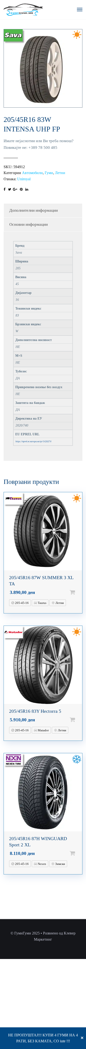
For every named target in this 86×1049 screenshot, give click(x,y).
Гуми (49, 173)
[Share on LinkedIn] (26, 189)
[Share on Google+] (15, 189)
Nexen (41, 864)
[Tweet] (9, 189)
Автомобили (32, 173)
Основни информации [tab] (28, 224)
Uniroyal (24, 179)
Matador (43, 730)
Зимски (59, 864)
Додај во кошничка (80, 592)
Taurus (41, 603)
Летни (60, 173)
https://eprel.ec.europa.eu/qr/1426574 (33, 441)
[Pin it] (21, 189)
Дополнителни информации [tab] (33, 210)
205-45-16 (21, 603)
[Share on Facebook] (4, 189)
